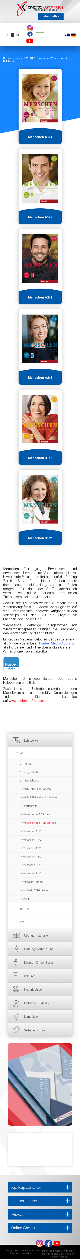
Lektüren (29, 976)
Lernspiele (31, 1016)
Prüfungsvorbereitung (39, 949)
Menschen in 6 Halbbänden (39, 822)
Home (6, 58)
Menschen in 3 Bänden (36, 814)
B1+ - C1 (25, 909)
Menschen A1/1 (32, 831)
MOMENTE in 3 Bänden (37, 789)
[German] (73, 35)
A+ (17, 35)
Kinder (28, 763)
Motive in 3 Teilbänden (36, 890)
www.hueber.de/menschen (28, 701)
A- (7, 35)
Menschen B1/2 (32, 873)
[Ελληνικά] (67, 35)
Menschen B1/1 (32, 865)
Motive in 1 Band (33, 881)
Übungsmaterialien (36, 935)
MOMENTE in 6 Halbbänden (40, 797)
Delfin (26, 898)
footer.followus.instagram (30, 28)
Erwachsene (32, 780)
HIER (40, 1084)
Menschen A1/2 (32, 839)
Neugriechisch (34, 989)
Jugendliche (32, 772)
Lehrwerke (31, 740)
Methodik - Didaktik (36, 1003)
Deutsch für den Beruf (38, 962)
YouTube (30, 41)
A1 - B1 (24, 753)
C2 (22, 922)
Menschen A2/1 (32, 848)
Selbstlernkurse (34, 1030)
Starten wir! (30, 805)
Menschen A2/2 (32, 856)
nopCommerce (65, 1251)
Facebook (30, 34)
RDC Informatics (58, 1256)
